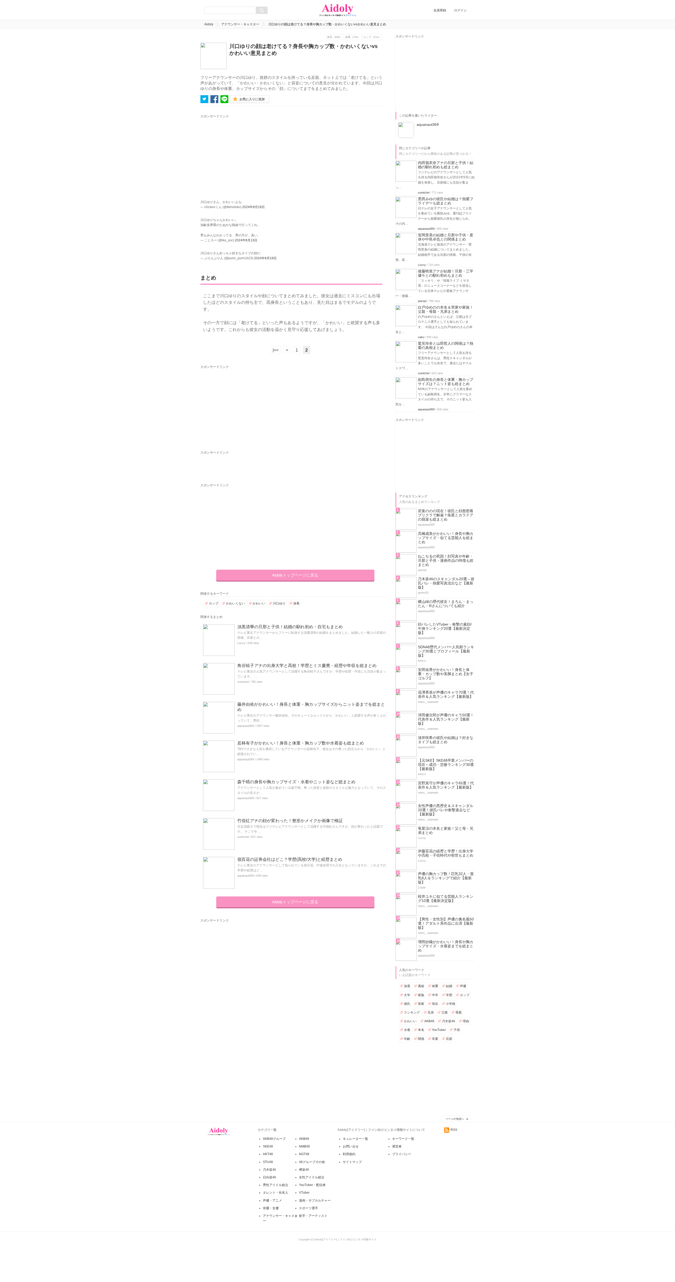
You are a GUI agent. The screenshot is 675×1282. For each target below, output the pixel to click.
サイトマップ (352, 1162)
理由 (466, 1021)
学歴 (449, 995)
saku (421, 337)
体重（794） (352, 37)
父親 (444, 1012)
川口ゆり (279, 603)
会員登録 (439, 10)
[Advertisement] (249, 156)
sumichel (243, 681)
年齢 (407, 1039)
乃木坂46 (448, 1021)
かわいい (259, 603)
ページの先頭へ (455, 1118)
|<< (275, 350)
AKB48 (429, 1021)
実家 (421, 1004)
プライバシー (401, 1154)
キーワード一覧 (403, 1139)
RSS (454, 1130)
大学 (407, 995)
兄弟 (430, 1012)
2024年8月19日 (253, 207)
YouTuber (439, 1030)
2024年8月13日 (246, 240)
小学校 (450, 1004)
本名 (421, 1030)
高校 (421, 986)
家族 (421, 995)
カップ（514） (372, 37)
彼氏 (407, 1004)
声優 (463, 986)
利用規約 (349, 1154)
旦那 (449, 1039)
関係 (421, 1039)
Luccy (241, 643)
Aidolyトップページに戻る (295, 575)
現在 (435, 1004)
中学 (435, 995)
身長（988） (334, 37)
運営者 (397, 1146)
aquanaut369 (245, 725)
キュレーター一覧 (355, 1139)
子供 (457, 1030)
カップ (213, 603)
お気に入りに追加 (252, 99)
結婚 (449, 986)
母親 (458, 1012)
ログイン (460, 10)
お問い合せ (351, 1146)
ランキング (412, 1012)
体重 (435, 986)
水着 (407, 1030)
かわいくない (235, 603)
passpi (422, 301)
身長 (296, 603)
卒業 (435, 1039)
